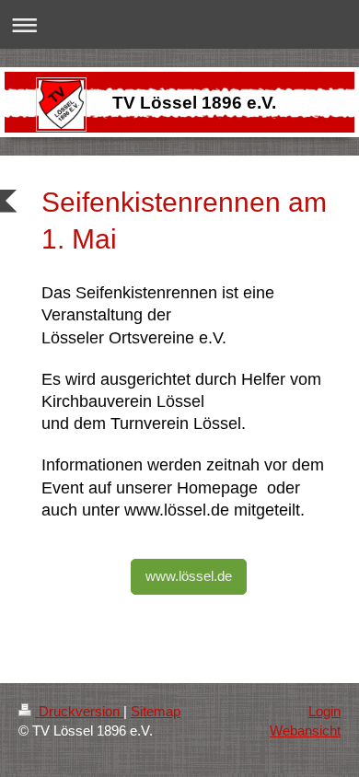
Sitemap (155, 711)
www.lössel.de (188, 576)
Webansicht (305, 730)
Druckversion (79, 711)
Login (324, 711)
